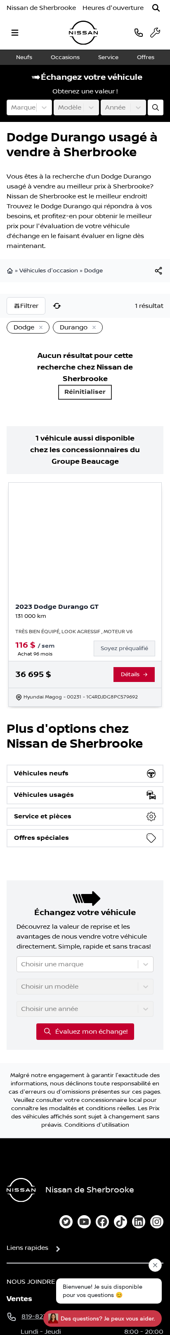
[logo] (83, 33)
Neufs (24, 57)
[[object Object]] (158, 271)
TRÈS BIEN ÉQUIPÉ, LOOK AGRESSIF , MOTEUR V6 (73, 632)
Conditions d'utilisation (96, 1125)
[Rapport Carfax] (134, 617)
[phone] (138, 32)
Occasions (65, 57)
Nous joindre (31, 1281)
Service (108, 57)
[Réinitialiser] (56, 306)
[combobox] (12, 107)
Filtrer (29, 306)
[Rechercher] (156, 7)
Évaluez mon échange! (91, 1031)
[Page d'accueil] (11, 270)
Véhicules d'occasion (48, 270)
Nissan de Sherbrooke (41, 8)
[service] (155, 32)
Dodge (93, 270)
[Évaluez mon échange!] (155, 107)
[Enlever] (39, 327)
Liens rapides (27, 1248)
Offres (145, 57)
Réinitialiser (85, 392)
